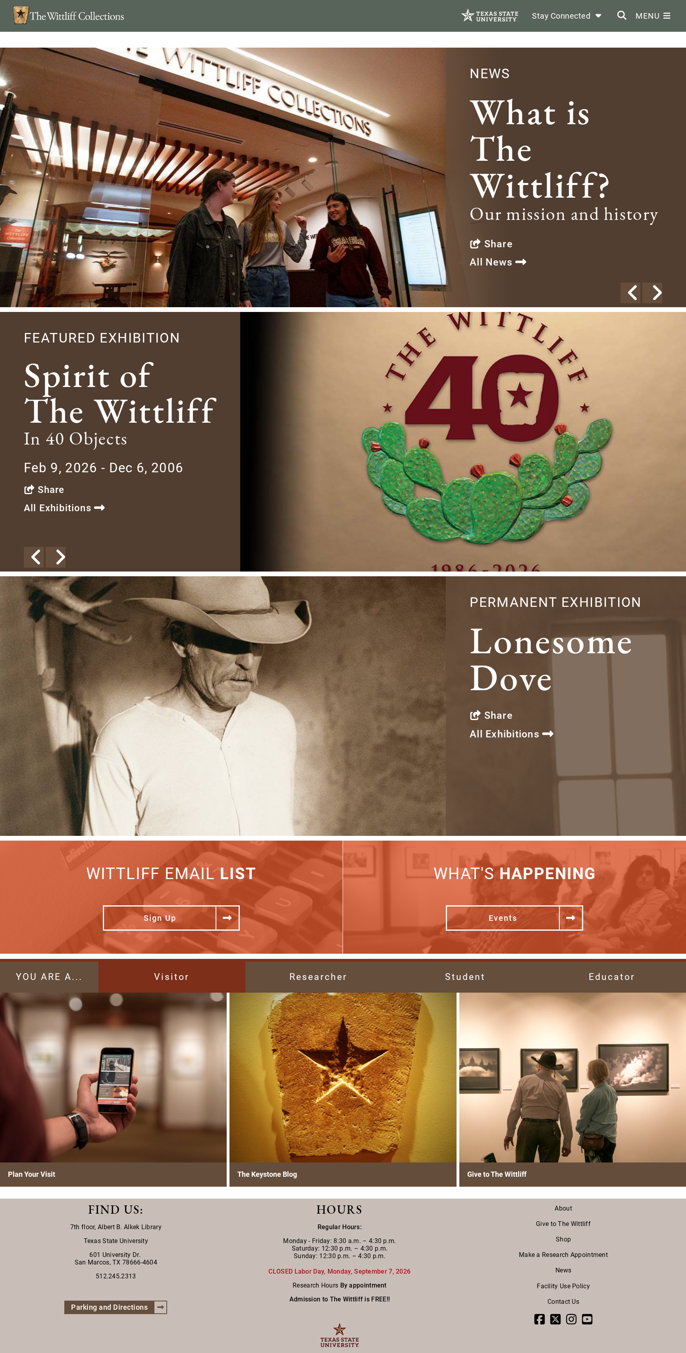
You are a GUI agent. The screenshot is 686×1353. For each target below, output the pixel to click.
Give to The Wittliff (563, 1224)
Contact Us (563, 1301)
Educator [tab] (612, 977)
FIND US (114, 1209)
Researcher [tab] (318, 977)
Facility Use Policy (563, 1286)
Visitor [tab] (171, 977)
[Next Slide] (652, 293)
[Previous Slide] (630, 293)
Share (496, 244)
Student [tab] (465, 977)
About (563, 1208)
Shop (563, 1239)
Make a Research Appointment (563, 1255)
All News (492, 262)
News (563, 1270)
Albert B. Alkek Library (130, 1227)
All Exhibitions (59, 508)
